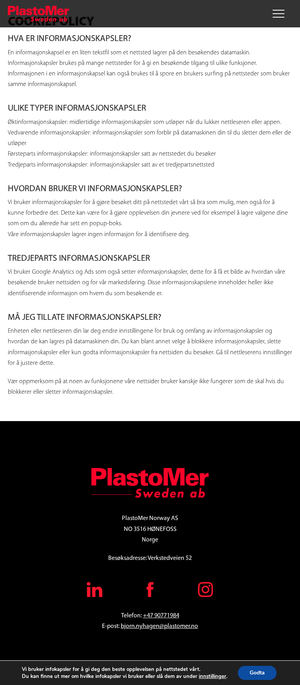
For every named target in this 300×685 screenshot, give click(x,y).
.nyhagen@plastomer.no (166, 626)
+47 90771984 (161, 616)
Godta (257, 672)
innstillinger (212, 676)
